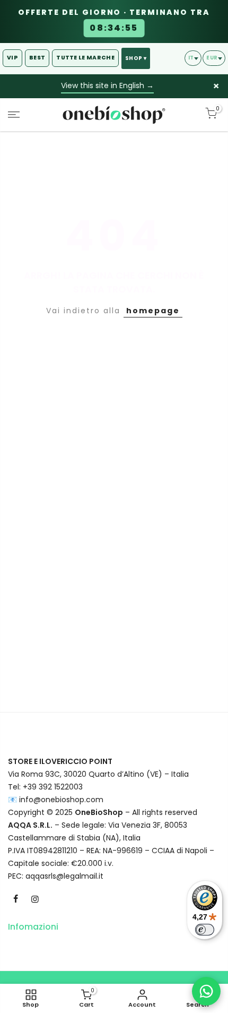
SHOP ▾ (135, 58)
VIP (12, 58)
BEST (37, 58)
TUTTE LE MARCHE (85, 58)
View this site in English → (107, 85)
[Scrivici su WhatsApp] (206, 991)
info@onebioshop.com (61, 799)
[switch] (204, 929)
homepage (153, 310)
